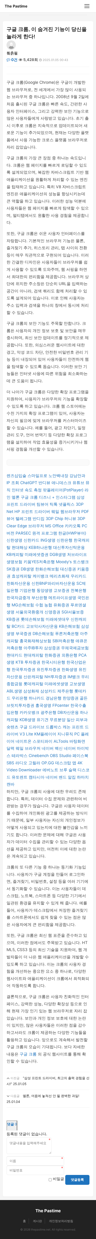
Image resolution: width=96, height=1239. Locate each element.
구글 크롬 (30, 497)
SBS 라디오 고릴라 (24, 763)
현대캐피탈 (34, 655)
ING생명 (49, 540)
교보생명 (77, 683)
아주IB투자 (34, 648)
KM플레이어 (45, 734)
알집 (72, 777)
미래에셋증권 (37, 554)
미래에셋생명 (57, 683)
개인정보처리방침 (61, 1221)
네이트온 (24, 741)
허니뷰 (70, 518)
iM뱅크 (74, 676)
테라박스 (20, 755)
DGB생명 (58, 554)
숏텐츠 (13, 727)
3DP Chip (55, 518)
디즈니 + (47, 497)
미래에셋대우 (58, 619)
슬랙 (73, 770)
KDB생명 (28, 719)
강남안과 (77, 475)
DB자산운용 (69, 712)
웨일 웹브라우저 (66, 511)
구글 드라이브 (33, 727)
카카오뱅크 (30, 712)
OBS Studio (61, 755)
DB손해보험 (44, 633)
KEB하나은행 (41, 547)
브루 (64, 770)
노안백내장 (58, 475)
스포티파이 (43, 741)
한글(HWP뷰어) (72, 533)
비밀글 (58, 1178)
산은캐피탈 (34, 676)
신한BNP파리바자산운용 (53, 583)
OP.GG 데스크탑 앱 (59, 763)
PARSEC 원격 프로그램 (37, 533)
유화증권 (61, 605)
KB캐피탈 (16, 554)
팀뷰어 (43, 504)
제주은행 (65, 691)
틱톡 (54, 504)
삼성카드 (48, 691)
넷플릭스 (67, 504)
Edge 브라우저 (31, 526)
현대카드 (15, 655)
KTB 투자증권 (28, 662)
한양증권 (71, 698)
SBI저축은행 (63, 641)
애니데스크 (61, 482)
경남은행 (54, 698)
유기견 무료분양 (52, 719)
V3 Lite (27, 734)
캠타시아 (37, 777)
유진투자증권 (49, 669)
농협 (48, 605)
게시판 (37, 1221)
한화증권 (53, 655)
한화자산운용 (19, 583)
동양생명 (45, 590)
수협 (39, 605)
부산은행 (39, 597)
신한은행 (65, 540)
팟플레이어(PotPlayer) (64, 490)
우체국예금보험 (75, 648)
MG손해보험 (23, 605)
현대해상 (20, 547)
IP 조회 (13, 482)
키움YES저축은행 (40, 561)
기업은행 (28, 590)
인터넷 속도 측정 (27, 490)
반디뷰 (44, 482)
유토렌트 (20, 777)
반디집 (39, 518)
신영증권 (53, 612)
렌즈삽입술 (17, 475)
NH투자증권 (56, 676)
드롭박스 (54, 727)
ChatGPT (29, 482)
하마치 (83, 777)
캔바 (10, 784)
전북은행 (78, 590)
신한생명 (15, 540)
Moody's (64, 561)
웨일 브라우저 (29, 748)
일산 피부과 (77, 719)
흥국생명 (43, 705)
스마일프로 (37, 475)
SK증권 (14, 569)
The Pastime (16, 6)
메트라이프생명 (62, 597)
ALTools (61, 741)
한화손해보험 (47, 569)
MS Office (55, 526)
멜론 (16, 497)
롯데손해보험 (33, 619)
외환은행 (70, 655)
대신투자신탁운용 (69, 547)
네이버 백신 (53, 748)
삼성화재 (31, 691)
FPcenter (61, 705)
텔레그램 (24, 518)
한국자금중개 (19, 597)
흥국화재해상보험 (36, 641)
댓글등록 (77, 1180)
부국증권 (24, 633)
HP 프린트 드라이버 (32, 511)
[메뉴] (86, 6)
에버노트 (50, 770)
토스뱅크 (81, 561)
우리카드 (78, 576)
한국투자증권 (24, 669)
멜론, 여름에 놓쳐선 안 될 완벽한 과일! (51, 1096)
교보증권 (62, 590)
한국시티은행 (53, 662)
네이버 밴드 (57, 777)
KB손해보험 (70, 626)
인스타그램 (66, 497)
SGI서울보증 (73, 612)
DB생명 (28, 569)
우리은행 (20, 698)
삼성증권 (52, 648)
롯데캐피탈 (34, 683)
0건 (13, 59)
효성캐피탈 (22, 576)
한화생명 (70, 669)
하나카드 (37, 698)
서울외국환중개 (30, 612)
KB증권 (14, 619)
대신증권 (68, 569)
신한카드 (32, 540)
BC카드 (19, 626)
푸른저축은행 (67, 633)
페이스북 (80, 755)
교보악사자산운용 (42, 626)
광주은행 (49, 712)
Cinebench (39, 755)
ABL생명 (15, 691)
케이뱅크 (41, 576)
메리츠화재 (60, 576)
